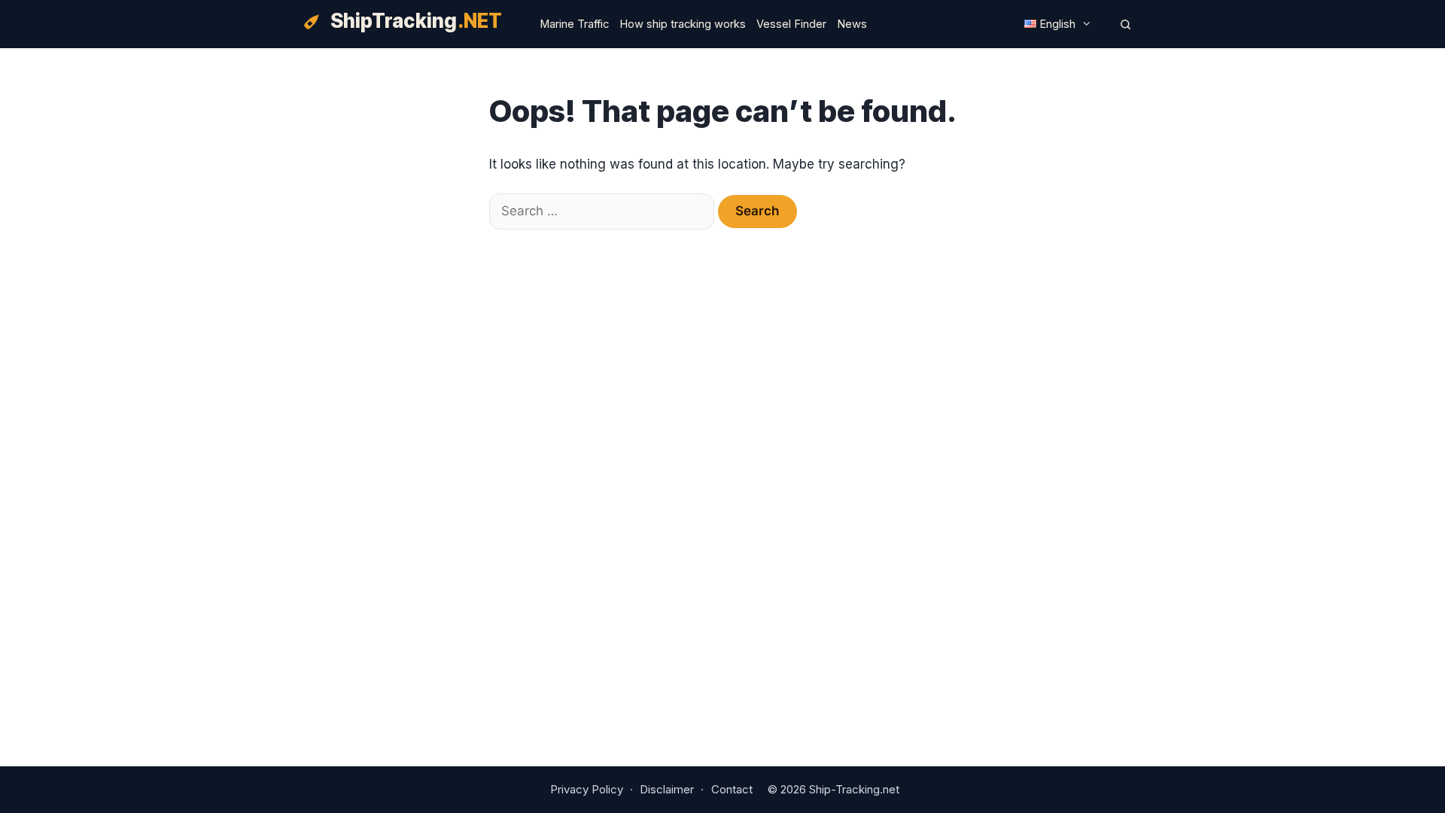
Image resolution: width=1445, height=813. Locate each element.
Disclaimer (667, 789)
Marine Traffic (574, 24)
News (852, 24)
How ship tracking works (682, 24)
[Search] (1125, 24)
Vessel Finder (791, 24)
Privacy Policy (586, 789)
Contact (732, 789)
